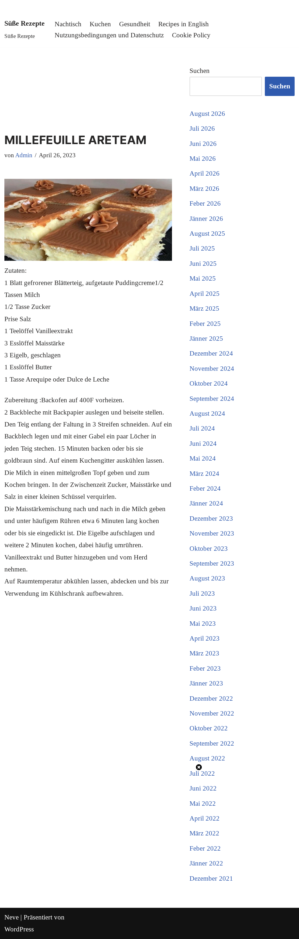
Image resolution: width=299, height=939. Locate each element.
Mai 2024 (203, 458)
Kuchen (100, 24)
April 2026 (205, 173)
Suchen (200, 70)
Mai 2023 (203, 623)
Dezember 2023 (211, 518)
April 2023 (205, 638)
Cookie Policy (191, 35)
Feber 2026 (205, 203)
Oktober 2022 (209, 728)
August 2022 (207, 758)
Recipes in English (183, 24)
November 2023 (212, 533)
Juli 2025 (202, 248)
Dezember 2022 (211, 698)
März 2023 (204, 653)
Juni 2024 (203, 443)
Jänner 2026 (206, 218)
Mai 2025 (203, 278)
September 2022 (212, 743)
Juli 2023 (202, 593)
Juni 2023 (203, 608)
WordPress (19, 929)
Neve (11, 917)
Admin (23, 155)
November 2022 (212, 713)
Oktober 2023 (209, 548)
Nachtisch (68, 24)
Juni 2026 (203, 143)
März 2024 (204, 473)
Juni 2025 (203, 263)
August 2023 (207, 578)
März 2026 (204, 188)
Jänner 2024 (206, 503)
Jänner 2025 (206, 338)
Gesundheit (134, 24)
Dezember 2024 (211, 353)
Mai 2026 (203, 158)
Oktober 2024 (209, 383)
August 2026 (207, 113)
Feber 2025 (205, 323)
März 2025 (204, 308)
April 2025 (205, 293)
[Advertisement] (88, 90)
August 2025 (207, 233)
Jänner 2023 (206, 683)
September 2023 (212, 563)
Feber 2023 (205, 668)
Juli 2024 (202, 428)
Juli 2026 (202, 128)
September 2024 (212, 398)
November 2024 (212, 368)
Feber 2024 (205, 488)
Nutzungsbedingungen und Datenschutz (109, 35)
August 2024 (207, 413)
